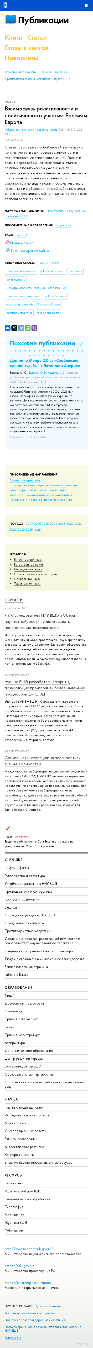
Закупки (11, 907)
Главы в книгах (27, 47)
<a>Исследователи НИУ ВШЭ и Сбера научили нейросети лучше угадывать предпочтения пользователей (40, 621)
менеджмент (19, 499)
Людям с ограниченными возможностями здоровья (44, 959)
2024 (53, 523)
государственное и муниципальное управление (44, 485)
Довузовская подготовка (24, 1003)
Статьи (37, 37)
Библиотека (14, 1183)
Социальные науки (27, 578)
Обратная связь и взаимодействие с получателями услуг (44, 1084)
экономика (64, 499)
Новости (14, 599)
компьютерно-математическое (32, 495)
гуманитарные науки (24, 490)
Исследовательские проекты (27, 1115)
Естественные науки (28, 564)
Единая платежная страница (26, 966)
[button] (10, 350)
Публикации (43, 20)
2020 (13, 529)
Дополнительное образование (29, 1050)
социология (47, 499)
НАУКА (11, 1099)
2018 (29, 529)
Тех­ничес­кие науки (27, 583)
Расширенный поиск (54, 72)
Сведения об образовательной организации (39, 951)
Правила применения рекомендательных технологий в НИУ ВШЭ (43, 1329)
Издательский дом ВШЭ (23, 1191)
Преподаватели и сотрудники (28, 891)
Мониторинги (15, 1123)
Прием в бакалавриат (21, 1019)
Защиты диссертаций (21, 1138)
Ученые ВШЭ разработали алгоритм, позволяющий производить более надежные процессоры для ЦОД (45, 688)
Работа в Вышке (17, 974)
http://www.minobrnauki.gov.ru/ (29, 1249)
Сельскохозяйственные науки (35, 574)
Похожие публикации (42, 343)
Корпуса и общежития (22, 899)
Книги (14, 37)
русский (22, 235)
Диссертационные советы (25, 1131)
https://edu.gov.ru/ (19, 1265)
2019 (21, 529)
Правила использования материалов (27, 79)
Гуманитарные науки (28, 559)
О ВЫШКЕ (14, 859)
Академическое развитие (24, 1146)
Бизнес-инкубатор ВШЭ (23, 1066)
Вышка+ (10, 1027)
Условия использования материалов (30, 1313)
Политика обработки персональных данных (35, 1320)
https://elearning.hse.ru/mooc (28, 1282)
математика (63, 495)
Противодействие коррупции (28, 931)
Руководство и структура (25, 875)
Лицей (10, 995)
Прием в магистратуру (22, 1035)
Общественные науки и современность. (32, 130)
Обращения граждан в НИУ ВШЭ (30, 915)
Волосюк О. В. (37, 373)
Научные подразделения (24, 1107)
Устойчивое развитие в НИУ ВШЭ (31, 883)
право (33, 499)
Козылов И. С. (56, 373)
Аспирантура (15, 1042)
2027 (29, 523)
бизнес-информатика (25, 480)
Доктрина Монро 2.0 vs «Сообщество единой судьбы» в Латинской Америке (45, 363)
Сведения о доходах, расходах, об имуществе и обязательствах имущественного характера (42, 940)
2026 (37, 523)
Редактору (82, 1343)
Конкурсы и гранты (19, 1154)
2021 (78, 523)
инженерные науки (52, 490)
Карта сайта (13, 1337)
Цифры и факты (17, 868)
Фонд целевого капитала (24, 923)
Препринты (21, 58)
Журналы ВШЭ (16, 1222)
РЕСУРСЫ (14, 1175)
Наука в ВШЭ (61, 79)
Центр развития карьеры (24, 1058)
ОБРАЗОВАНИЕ (18, 987)
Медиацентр (14, 1214)
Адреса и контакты (48, 1306)
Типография (14, 1207)
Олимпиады (14, 1011)
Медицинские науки (28, 569)
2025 (45, 523)
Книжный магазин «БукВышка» (28, 1199)
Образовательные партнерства (29, 1074)
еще (38, 529)
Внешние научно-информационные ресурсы (38, 1162)
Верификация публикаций (21, 72)
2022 (70, 523)
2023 (61, 523)
